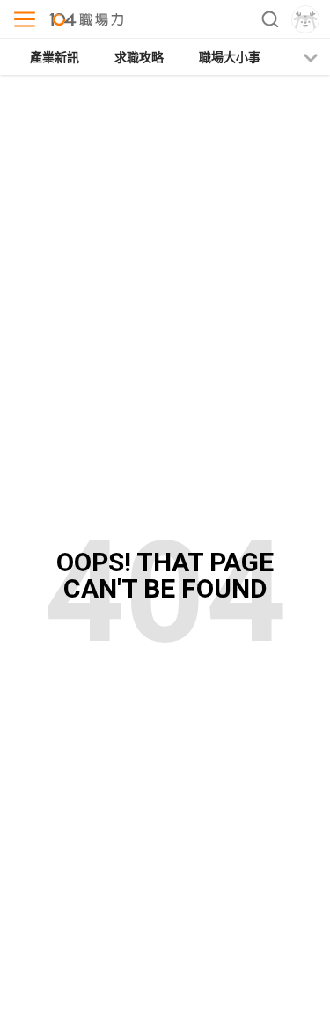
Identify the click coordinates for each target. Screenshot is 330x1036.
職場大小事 (229, 57)
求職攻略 (139, 57)
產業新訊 (54, 57)
